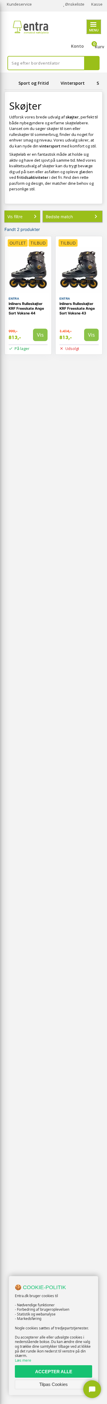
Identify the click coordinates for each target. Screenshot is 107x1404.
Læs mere (23, 1360)
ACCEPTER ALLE (53, 1371)
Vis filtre (15, 216)
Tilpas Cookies (53, 1384)
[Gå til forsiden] (10, 83)
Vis (40, 334)
